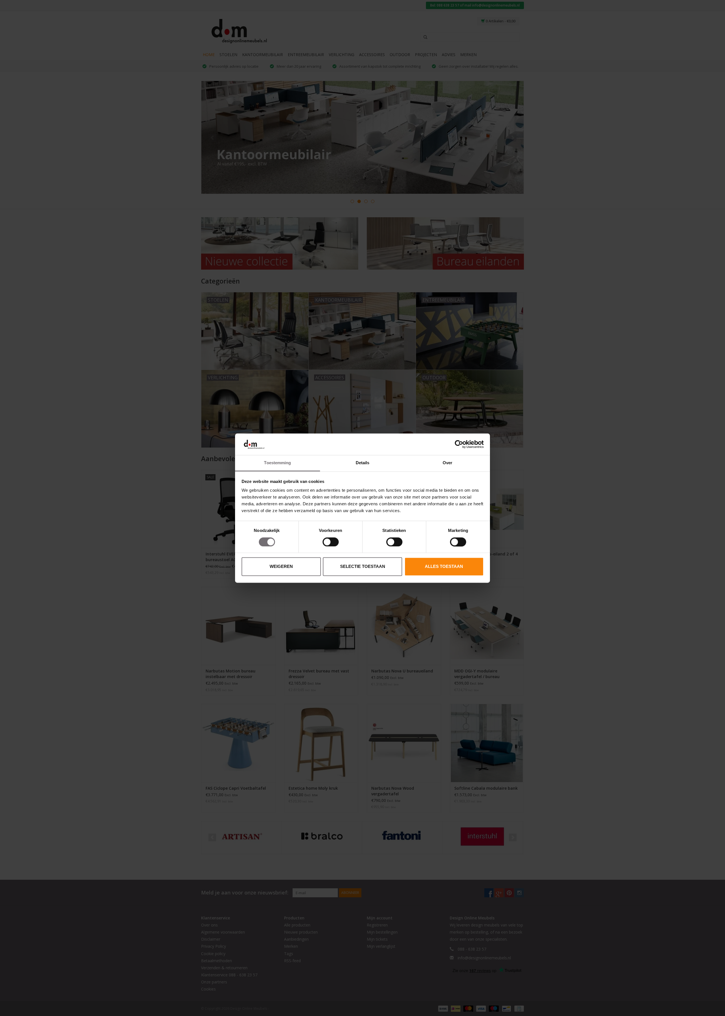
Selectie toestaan (362, 566)
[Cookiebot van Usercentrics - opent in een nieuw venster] (459, 444)
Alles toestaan (444, 566)
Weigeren (281, 566)
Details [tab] (363, 463)
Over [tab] (447, 463)
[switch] (331, 541)
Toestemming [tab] (277, 463)
